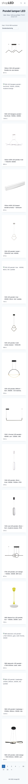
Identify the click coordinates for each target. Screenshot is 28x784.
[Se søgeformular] (21, 3)
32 (7, 769)
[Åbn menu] (24, 3)
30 (23, 766)
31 (3, 769)
